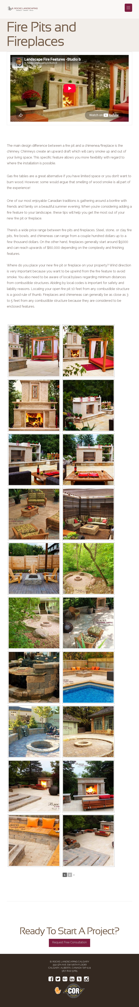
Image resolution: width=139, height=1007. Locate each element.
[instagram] (86, 979)
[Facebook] (51, 979)
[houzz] (79, 979)
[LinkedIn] (72, 979)
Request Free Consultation (69, 942)
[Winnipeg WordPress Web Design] (58, 990)
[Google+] (65, 979)
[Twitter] (58, 979)
